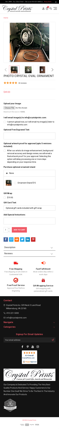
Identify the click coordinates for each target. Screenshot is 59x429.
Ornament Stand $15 (27, 183)
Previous (6, 69)
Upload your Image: (12, 103)
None (11, 173)
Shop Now (47, 2)
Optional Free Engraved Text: (17, 130)
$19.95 (10, 197)
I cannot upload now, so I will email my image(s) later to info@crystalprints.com (30, 123)
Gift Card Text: (10, 202)
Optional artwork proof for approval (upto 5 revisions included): (27, 144)
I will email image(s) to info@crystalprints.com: (25, 117)
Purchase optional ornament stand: (20, 167)
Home (6, 18)
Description (9, 247)
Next (52, 69)
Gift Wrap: (8, 193)
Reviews (8, 253)
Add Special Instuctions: (15, 215)
